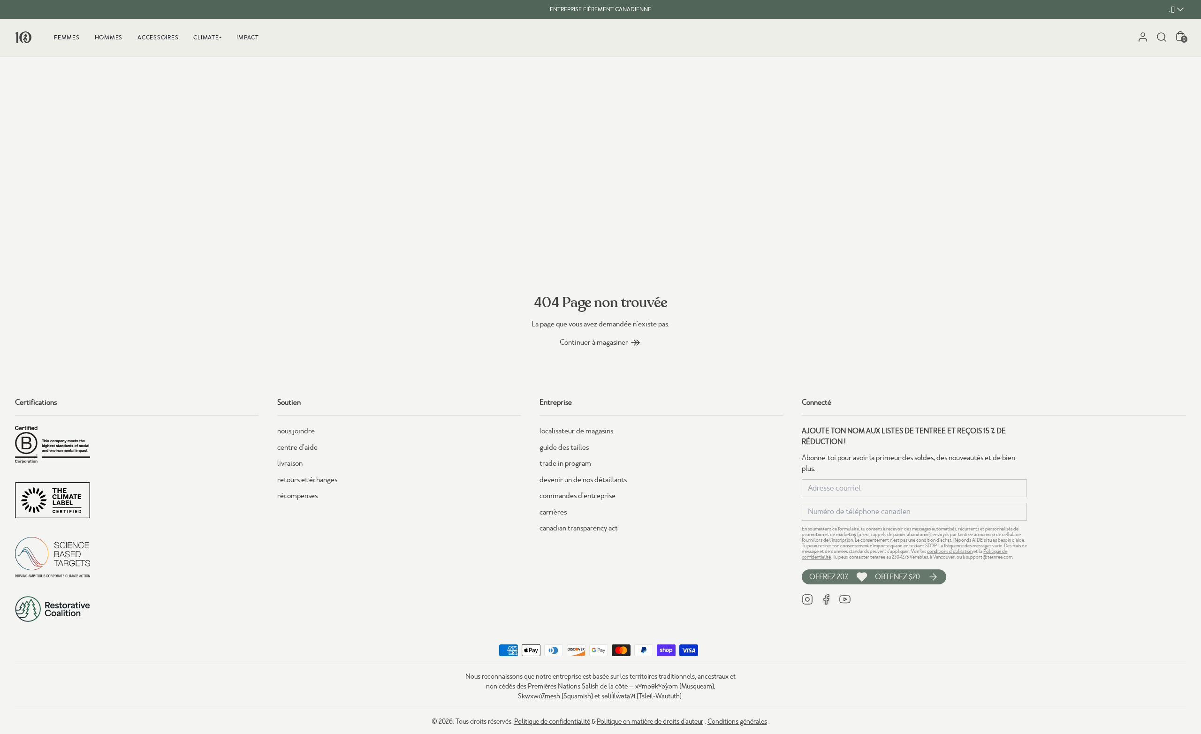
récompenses (297, 495)
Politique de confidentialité (552, 721)
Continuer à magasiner (594, 342)
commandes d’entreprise (578, 495)
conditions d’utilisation (950, 551)
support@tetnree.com (989, 557)
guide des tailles (564, 447)
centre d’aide (297, 447)
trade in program (565, 463)
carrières (553, 512)
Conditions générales (737, 721)
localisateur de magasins (576, 431)
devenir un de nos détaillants (583, 479)
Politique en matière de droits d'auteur (650, 721)
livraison (290, 463)
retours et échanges (307, 479)
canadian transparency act (579, 528)
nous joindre (296, 431)
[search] (1161, 37)
